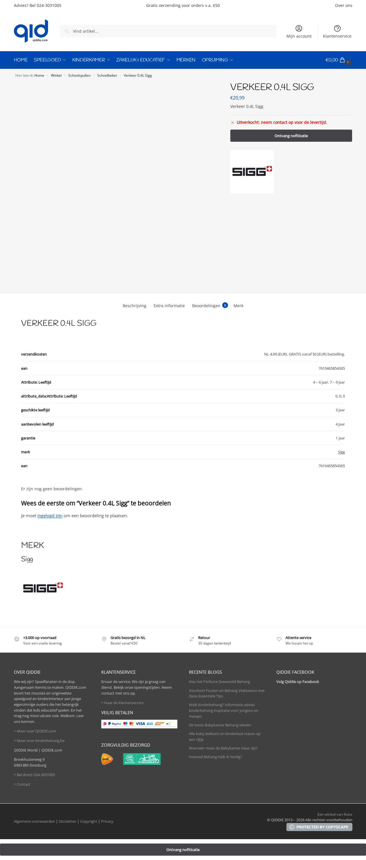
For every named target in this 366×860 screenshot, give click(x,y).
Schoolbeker (107, 75)
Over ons (343, 5)
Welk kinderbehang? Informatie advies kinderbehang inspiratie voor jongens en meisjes (223, 710)
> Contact (22, 784)
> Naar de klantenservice (122, 702)
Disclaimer (67, 821)
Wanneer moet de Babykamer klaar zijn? (223, 748)
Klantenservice (337, 36)
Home (39, 75)
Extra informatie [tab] (169, 305)
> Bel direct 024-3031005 (34, 774)
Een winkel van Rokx (334, 814)
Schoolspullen (79, 75)
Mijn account (299, 36)
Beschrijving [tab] (134, 305)
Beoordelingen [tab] (209, 305)
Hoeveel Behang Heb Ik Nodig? (215, 756)
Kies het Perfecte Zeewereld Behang (219, 681)
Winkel (56, 75)
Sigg (341, 451)
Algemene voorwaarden (34, 821)
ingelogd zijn (49, 515)
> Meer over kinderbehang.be (39, 740)
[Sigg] (252, 172)
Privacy (107, 821)
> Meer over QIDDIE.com (35, 731)
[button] (338, 60)
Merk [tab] (238, 305)
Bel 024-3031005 (45, 5)
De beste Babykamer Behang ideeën (220, 725)
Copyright (88, 821)
